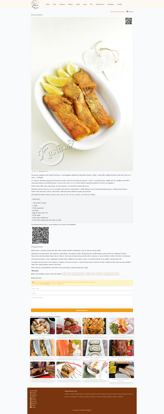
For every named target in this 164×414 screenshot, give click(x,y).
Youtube (33, 393)
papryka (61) (104, 394)
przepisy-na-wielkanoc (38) (108, 396)
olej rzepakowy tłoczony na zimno (111, 274)
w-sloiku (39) (99, 396)
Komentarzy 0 (43, 171)
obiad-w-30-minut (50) (118, 394)
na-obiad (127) (68, 394)
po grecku (72, 183)
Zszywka (34, 401)
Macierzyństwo (100, 4)
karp (93, 274)
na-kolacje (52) (110, 394)
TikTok (33, 397)
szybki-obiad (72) (79, 394)
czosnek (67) (98, 394)
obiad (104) (73, 394)
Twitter (33, 405)
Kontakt (119, 4)
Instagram (34, 395)
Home (47, 4)
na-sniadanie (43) (74, 396)
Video (54, 4)
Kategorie (62, 4)
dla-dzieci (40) (88, 396)
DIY (91, 4)
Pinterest (33, 399)
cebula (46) (130, 394)
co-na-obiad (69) (87, 394)
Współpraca (111, 4)
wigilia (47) (125, 394)
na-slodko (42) (81, 396)
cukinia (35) (120, 396)
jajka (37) (116, 396)
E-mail (33, 407)
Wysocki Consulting (79, 410)
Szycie (85, 4)
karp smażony (99, 274)
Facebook (34, 403)
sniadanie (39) (94, 396)
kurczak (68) (93, 394)
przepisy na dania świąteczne (78, 274)
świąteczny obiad (66, 274)
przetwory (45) (68, 396)
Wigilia (88, 274)
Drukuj (130, 11)
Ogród (78, 4)
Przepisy (70, 4)
